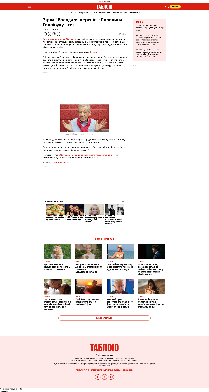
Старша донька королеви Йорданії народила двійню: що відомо (150, 27)
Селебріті (72, 13)
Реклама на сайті (82, 370)
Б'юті (95, 13)
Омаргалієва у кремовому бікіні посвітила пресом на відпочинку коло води (120, 267)
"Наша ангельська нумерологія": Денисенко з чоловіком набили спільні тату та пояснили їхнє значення (57, 304)
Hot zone (124, 13)
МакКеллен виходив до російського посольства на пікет (88, 155)
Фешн (88, 13)
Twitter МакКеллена (60, 162)
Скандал (81, 13)
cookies (20, 389)
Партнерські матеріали (112, 370)
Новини (139, 22)
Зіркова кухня (104, 13)
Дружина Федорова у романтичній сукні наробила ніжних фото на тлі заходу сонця (151, 303)
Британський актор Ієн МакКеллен (60, 39)
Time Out (93, 52)
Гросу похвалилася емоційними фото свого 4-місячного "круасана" (57, 267)
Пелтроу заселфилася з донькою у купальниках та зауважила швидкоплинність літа (88, 268)
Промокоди (128, 370)
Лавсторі (115, 13)
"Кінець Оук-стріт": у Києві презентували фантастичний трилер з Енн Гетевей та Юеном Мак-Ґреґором (149, 53)
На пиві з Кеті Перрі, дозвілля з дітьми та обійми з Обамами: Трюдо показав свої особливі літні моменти (151, 269)
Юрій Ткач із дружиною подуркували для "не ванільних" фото (87, 302)
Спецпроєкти (134, 13)
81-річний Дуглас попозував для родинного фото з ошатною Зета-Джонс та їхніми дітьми (120, 303)
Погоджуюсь (5, 391)
